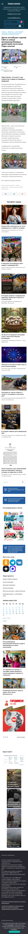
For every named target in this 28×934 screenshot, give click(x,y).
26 (10, 613)
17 (3, 611)
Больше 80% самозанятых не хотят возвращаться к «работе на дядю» (13, 227)
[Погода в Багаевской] (14, 735)
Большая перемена (9, 585)
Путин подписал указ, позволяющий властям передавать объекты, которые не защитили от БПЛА (13, 470)
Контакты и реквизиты (7, 855)
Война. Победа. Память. (10, 579)
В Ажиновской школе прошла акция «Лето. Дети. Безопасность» (13, 692)
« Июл (4, 621)
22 (19, 611)
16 (22, 609)
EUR (17, 757)
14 (16, 609)
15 (19, 609)
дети (18, 185)
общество (5, 187)
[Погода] (5, 736)
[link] (14, 22)
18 (6, 611)
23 (23, 611)
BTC (23, 757)
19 (9, 611)
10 (3, 609)
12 (9, 609)
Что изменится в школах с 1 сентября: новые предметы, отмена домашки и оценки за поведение (13, 672)
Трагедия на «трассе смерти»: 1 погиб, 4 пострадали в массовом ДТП (12, 394)
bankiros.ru (21, 764)
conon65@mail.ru (14, 18)
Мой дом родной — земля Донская (14, 591)
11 (6, 609)
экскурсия (5, 189)
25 (7, 613)
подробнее (10, 925)
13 (13, 609)
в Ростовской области (8, 185)
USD (11, 757)
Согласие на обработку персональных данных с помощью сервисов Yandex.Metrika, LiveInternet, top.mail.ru (12, 907)
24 (3, 613)
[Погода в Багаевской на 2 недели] (21, 737)
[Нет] (26, 928)
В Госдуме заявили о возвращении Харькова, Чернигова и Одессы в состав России (13, 297)
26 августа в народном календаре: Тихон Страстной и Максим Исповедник (13, 336)
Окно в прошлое (8, 582)
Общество (6, 61)
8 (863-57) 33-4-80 (14, 14)
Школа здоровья (8, 588)
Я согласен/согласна (14, 931)
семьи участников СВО (16, 187)
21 (16, 611)
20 (13, 611)
